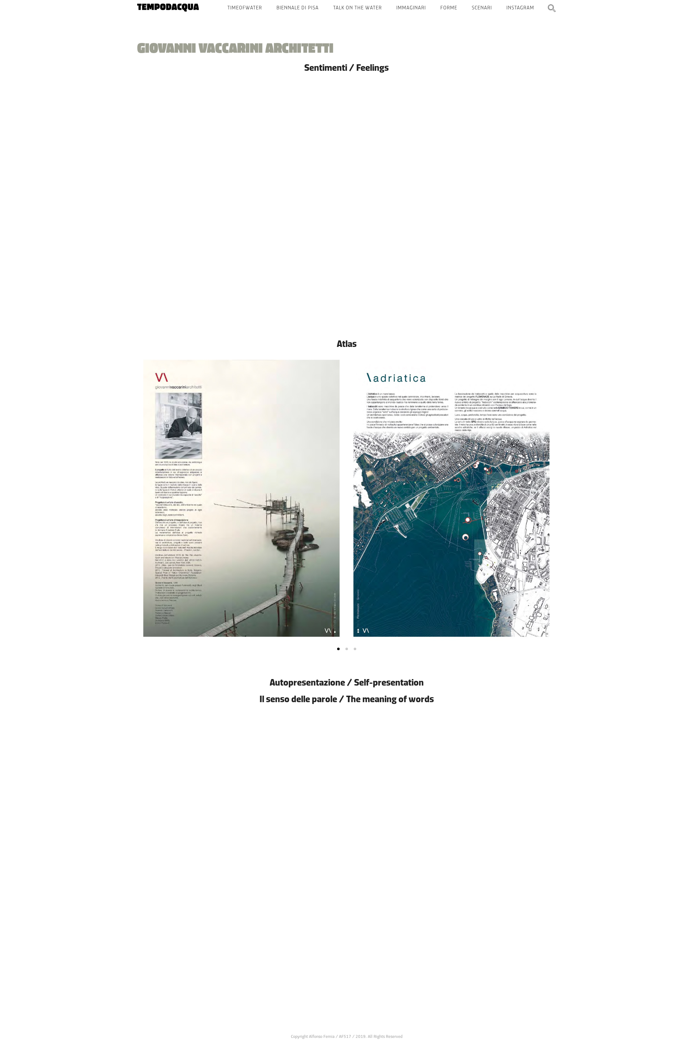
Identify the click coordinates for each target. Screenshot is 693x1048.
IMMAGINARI (411, 7)
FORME (448, 7)
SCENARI (482, 7)
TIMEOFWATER (244, 7)
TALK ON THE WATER (357, 7)
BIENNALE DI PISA (297, 7)
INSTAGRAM (520, 7)
